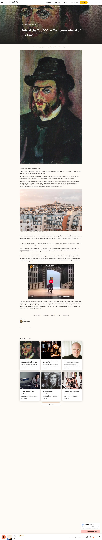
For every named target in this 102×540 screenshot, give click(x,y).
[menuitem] (57, 2)
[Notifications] (92, 2)
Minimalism (45, 47)
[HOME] (12, 2)
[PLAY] (4, 537)
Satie (59, 47)
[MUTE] (90, 537)
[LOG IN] (96, 2)
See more (51, 404)
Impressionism (37, 47)
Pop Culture (66, 47)
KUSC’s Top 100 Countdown (69, 171)
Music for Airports (24, 250)
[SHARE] (15, 536)
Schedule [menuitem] (48, 2)
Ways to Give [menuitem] (74, 2)
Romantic (53, 47)
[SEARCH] (100, 2)
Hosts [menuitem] (65, 2)
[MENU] (2, 2)
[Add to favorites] (15, 538)
